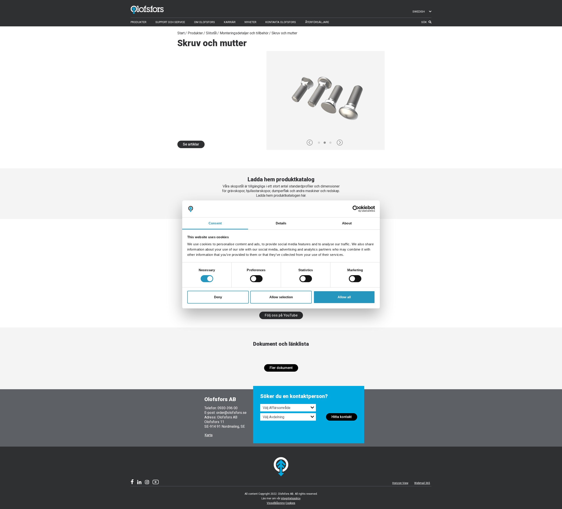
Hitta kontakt (341, 417)
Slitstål (211, 33)
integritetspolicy (291, 498)
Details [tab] (281, 223)
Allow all (344, 297)
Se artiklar (191, 144)
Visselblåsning (276, 503)
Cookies (290, 503)
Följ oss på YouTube (281, 315)
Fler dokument (281, 368)
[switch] (256, 278)
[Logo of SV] (154, 8)
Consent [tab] (215, 223)
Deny (218, 297)
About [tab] (347, 223)
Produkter (195, 33)
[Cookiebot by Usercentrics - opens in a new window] (356, 208)
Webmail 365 (422, 483)
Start (181, 33)
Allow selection (281, 297)
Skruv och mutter (284, 33)
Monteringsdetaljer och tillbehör (244, 33)
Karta (209, 435)
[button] (310, 142)
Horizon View (400, 483)
